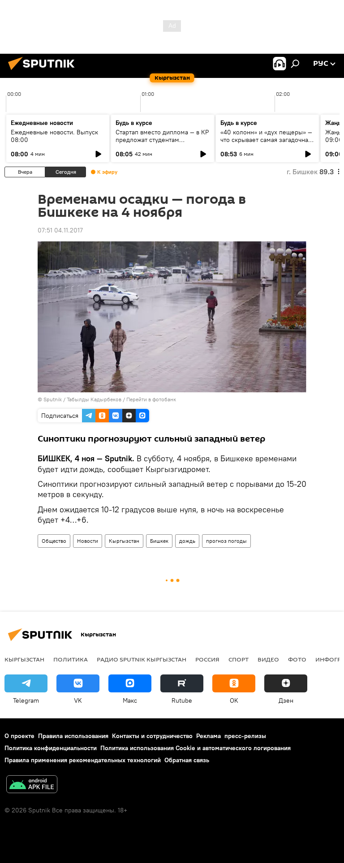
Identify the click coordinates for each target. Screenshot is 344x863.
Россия (207, 659)
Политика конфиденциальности (50, 748)
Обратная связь (186, 760)
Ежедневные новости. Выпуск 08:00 (54, 136)
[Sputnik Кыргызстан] (43, 71)
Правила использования (73, 736)
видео (268, 659)
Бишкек (159, 540)
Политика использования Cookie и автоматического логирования (195, 748)
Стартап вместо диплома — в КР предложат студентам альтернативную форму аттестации (162, 143)
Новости (87, 540)
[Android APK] (31, 785)
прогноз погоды (226, 540)
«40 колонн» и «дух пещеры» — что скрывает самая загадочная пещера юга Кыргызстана (266, 139)
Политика (70, 659)
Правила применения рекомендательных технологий (82, 760)
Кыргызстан (124, 540)
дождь (187, 540)
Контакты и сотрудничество (152, 736)
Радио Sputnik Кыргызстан (141, 659)
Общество (54, 540)
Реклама (208, 736)
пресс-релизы (245, 736)
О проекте (19, 736)
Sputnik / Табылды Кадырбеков (82, 399)
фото (297, 659)
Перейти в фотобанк (151, 399)
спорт (238, 659)
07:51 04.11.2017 (60, 230)
